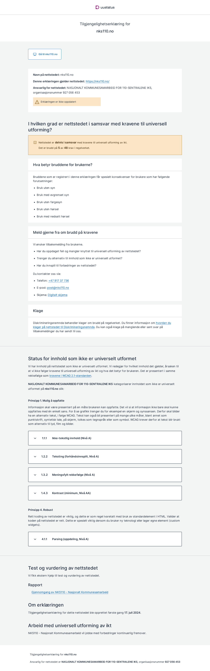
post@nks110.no (58, 287)
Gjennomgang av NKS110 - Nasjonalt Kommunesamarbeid (70, 592)
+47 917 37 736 (58, 280)
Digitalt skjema (57, 294)
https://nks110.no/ (97, 81)
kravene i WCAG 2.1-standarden (70, 375)
